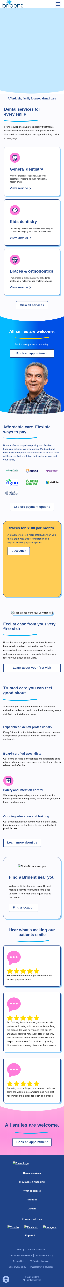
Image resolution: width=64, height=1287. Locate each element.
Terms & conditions (36, 1249)
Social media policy (44, 1255)
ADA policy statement (39, 1261)
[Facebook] (31, 1227)
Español (30, 1235)
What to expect (32, 1190)
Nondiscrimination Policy (20, 1255)
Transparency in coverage (42, 1267)
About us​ (32, 1199)
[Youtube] (13, 1227)
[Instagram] (49, 1227)
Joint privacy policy (17, 1267)
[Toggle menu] (58, 4)
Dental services (32, 1173)
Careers (32, 1208)
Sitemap (20, 1249)
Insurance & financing (32, 1181)
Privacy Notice (19, 1261)
